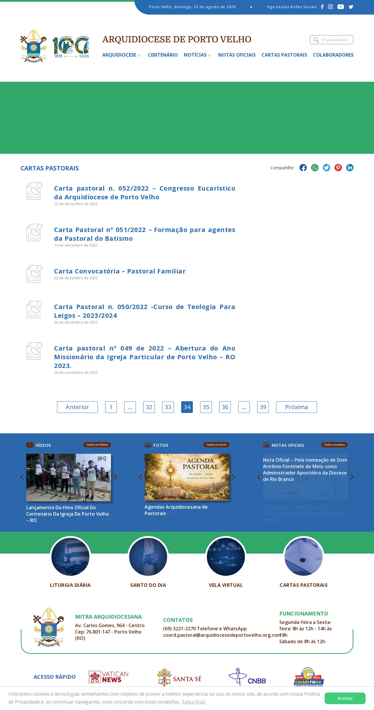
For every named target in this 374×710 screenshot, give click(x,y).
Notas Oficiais (237, 55)
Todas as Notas (334, 444)
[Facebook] (322, 6)
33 (168, 407)
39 (263, 407)
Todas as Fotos (216, 444)
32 (149, 407)
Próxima (296, 407)
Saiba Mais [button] (194, 702)
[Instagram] (330, 6)
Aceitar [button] (345, 698)
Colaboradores (333, 55)
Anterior (77, 407)
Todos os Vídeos (97, 444)
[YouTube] (340, 6)
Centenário (163, 55)
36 (225, 407)
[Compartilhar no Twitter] (326, 168)
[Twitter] (351, 6)
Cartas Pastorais (284, 55)
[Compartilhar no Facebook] (303, 168)
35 (206, 407)
